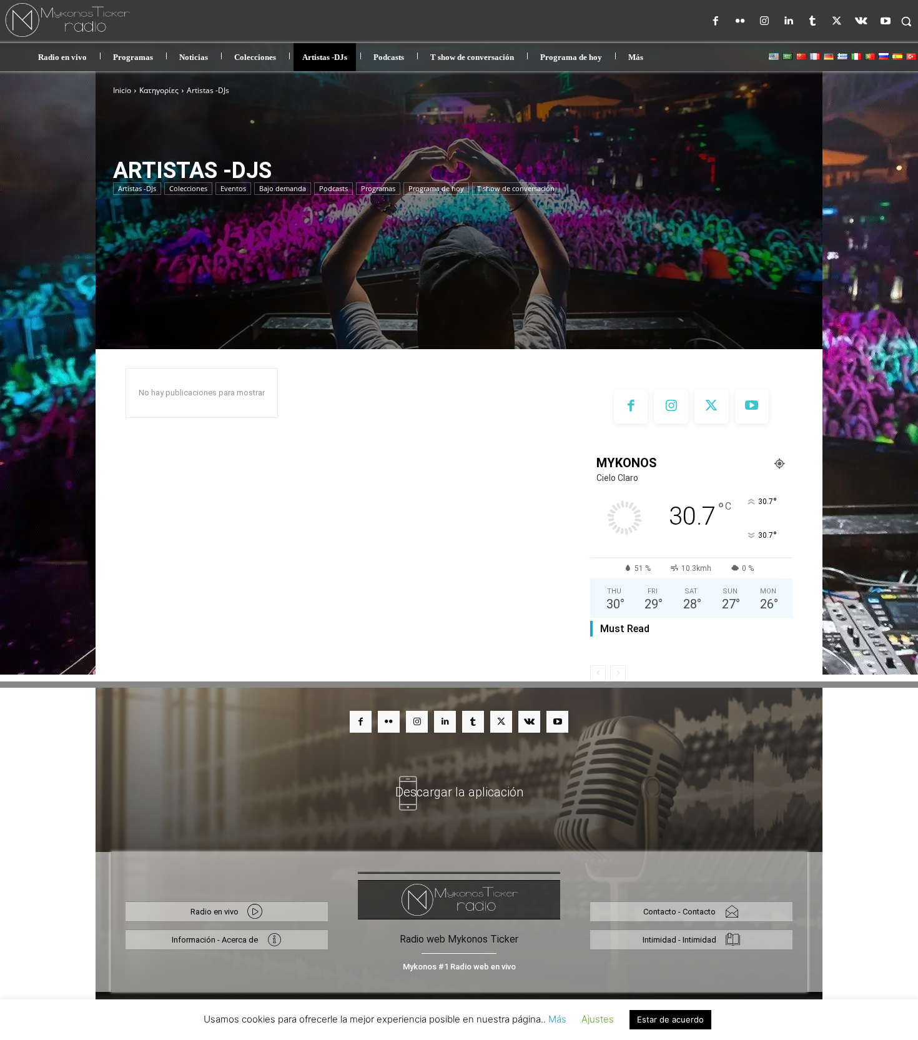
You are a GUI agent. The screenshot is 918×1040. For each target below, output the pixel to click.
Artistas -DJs (137, 188)
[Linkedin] (788, 21)
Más (557, 1019)
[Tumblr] (813, 21)
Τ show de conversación (516, 188)
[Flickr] (740, 21)
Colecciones (188, 188)
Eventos (233, 188)
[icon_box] (459, 785)
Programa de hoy (436, 188)
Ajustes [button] (597, 1019)
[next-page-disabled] (618, 673)
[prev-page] (598, 673)
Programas (378, 188)
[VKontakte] (861, 21)
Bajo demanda (282, 188)
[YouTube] (885, 21)
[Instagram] (764, 21)
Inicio (122, 90)
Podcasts (333, 188)
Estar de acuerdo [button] (670, 1019)
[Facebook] (716, 21)
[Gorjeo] (837, 21)
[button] (906, 21)
